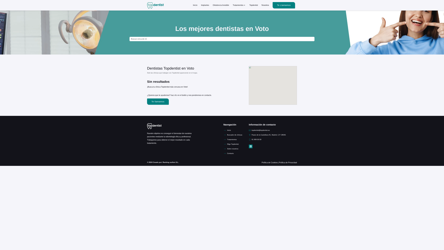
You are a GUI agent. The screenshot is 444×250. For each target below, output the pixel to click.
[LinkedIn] (251, 146)
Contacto (230, 153)
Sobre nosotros (232, 149)
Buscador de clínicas (234, 135)
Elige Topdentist (233, 144)
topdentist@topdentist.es (261, 130)
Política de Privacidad (288, 163)
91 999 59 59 (256, 139)
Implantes (205, 5)
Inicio (195, 5)
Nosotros (265, 5)
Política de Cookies (270, 163)
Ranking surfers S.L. (170, 162)
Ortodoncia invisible (221, 5)
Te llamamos (284, 5)
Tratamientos (238, 5)
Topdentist (253, 5)
